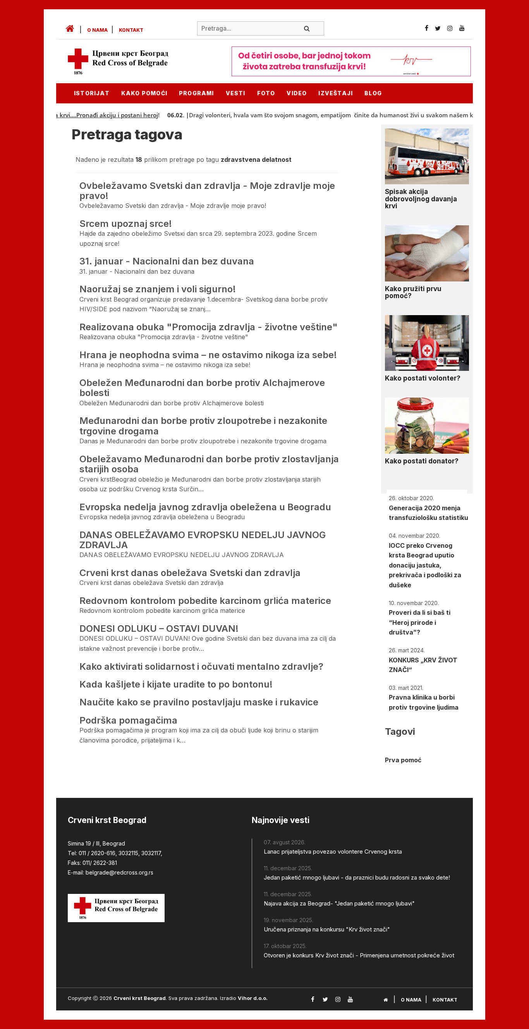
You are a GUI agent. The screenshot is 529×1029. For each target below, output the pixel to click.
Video (297, 93)
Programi (196, 93)
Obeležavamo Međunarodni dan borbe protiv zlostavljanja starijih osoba (209, 464)
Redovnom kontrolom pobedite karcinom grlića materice (205, 600)
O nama (97, 30)
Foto (266, 93)
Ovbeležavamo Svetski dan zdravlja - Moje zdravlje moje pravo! (207, 190)
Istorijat (92, 93)
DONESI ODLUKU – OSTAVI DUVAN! (159, 628)
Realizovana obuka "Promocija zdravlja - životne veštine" (208, 327)
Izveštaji (335, 93)
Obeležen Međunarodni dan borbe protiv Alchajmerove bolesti (202, 387)
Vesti (236, 93)
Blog (373, 93)
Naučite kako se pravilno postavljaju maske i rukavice (198, 702)
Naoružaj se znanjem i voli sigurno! (157, 289)
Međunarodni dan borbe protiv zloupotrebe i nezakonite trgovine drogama (203, 425)
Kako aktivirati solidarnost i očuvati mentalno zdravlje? (201, 666)
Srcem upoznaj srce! (125, 223)
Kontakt (131, 30)
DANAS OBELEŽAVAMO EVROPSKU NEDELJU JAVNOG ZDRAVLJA (202, 540)
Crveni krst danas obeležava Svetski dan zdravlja (190, 572)
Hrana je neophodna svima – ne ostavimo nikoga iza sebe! (208, 354)
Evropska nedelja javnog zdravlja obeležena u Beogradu (205, 507)
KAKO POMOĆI (144, 93)
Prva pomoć (403, 760)
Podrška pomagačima (128, 720)
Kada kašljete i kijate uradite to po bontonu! (176, 684)
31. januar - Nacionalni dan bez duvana (166, 261)
